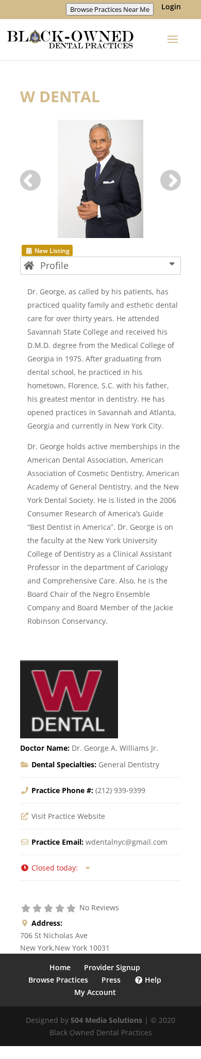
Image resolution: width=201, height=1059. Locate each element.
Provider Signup (112, 967)
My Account (95, 992)
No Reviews (99, 907)
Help (152, 980)
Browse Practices (58, 980)
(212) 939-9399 (120, 790)
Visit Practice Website (68, 816)
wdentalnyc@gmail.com (126, 842)
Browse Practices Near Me (109, 9)
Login (171, 7)
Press (111, 980)
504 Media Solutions (106, 1020)
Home (60, 967)
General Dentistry (128, 764)
